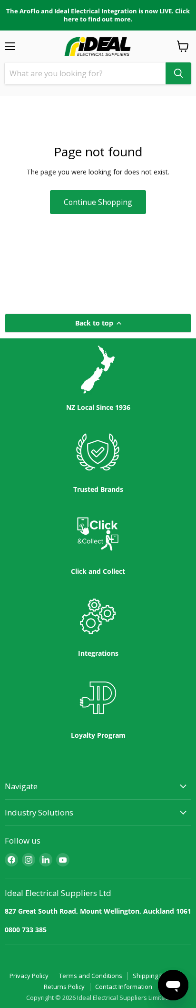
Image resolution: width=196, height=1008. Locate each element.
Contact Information (123, 986)
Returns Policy (64, 986)
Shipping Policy (154, 975)
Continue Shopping (98, 202)
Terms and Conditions (90, 975)
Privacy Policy (29, 975)
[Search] (178, 73)
